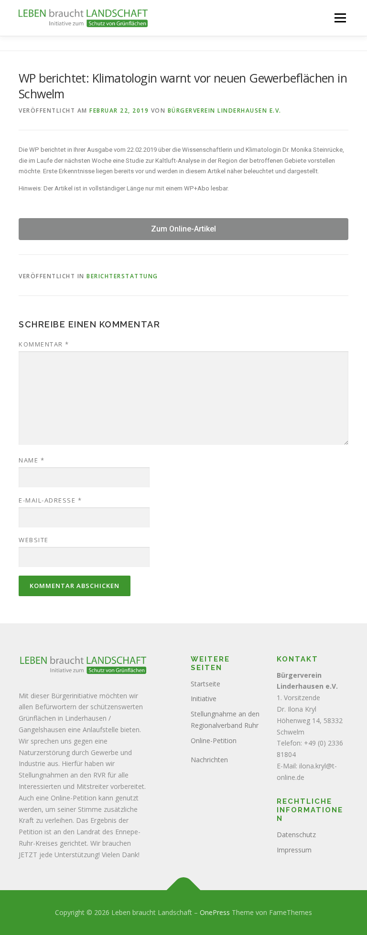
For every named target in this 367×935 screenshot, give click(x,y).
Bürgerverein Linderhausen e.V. (224, 110)
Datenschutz (296, 834)
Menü (340, 17)
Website (34, 540)
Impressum (294, 849)
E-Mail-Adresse (50, 500)
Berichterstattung (122, 276)
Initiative (203, 698)
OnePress (215, 912)
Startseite (205, 683)
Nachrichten (209, 759)
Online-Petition (214, 740)
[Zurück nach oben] (184, 890)
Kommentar (44, 344)
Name (31, 460)
